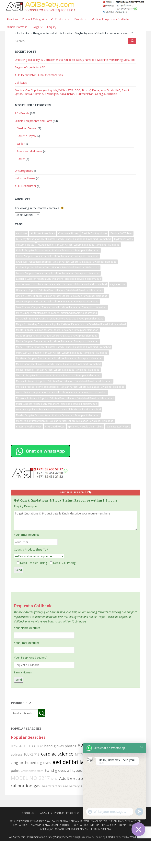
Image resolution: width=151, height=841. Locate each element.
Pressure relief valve (29, 151)
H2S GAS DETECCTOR (27, 746)
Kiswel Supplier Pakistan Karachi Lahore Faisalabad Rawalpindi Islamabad (79, 244)
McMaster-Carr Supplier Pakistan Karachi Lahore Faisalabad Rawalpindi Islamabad (62, 352)
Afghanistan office (32, 771)
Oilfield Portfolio (17, 27)
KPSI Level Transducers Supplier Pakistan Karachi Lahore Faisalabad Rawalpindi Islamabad (66, 261)
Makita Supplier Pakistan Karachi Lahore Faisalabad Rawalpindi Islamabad (57, 330)
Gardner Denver (27, 128)
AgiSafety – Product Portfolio (59, 813)
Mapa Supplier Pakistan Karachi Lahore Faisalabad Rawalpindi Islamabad (56, 335)
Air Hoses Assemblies (42, 233)
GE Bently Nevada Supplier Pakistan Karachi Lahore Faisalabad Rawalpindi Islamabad (63, 239)
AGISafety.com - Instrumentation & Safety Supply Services (40, 837)
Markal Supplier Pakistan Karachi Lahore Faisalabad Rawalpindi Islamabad (57, 341)
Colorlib (110, 837)
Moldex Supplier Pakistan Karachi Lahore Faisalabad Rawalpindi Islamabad (57, 415)
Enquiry (51, 27)
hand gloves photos (60, 746)
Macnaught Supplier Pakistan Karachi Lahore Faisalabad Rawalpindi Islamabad (59, 318)
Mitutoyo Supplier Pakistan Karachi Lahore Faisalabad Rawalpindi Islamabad (58, 409)
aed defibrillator (72, 762)
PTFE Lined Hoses (54, 426)
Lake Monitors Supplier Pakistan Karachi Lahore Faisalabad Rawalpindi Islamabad (61, 284)
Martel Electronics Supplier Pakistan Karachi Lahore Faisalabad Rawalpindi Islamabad (63, 347)
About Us (28, 813)
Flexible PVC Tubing (121, 233)
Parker (21, 159)
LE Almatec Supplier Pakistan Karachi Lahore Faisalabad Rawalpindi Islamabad (59, 290)
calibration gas (25, 785)
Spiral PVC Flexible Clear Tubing (85, 426)
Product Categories (34, 19)
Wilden (21, 143)
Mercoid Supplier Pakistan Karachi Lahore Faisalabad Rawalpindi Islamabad (58, 375)
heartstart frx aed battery (61, 786)
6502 (54, 779)
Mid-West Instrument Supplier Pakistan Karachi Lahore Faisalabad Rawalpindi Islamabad (65, 398)
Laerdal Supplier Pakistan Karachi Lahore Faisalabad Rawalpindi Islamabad (57, 273)
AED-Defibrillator (25, 186)
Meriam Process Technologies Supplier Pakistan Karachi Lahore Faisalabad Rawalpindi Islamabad (70, 386)
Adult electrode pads (78, 778)
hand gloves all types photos (70, 770)
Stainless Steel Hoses (118, 426)
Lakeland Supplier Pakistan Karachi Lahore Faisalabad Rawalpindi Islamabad (58, 278)
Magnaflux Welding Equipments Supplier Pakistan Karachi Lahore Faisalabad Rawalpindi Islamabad (71, 324)
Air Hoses (21, 233)
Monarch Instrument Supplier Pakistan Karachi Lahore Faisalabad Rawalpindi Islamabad (64, 421)
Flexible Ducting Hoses (94, 233)
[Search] (132, 41)
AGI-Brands (22, 113)
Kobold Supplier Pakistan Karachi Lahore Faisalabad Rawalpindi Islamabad (57, 250)
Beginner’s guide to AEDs (31, 67)
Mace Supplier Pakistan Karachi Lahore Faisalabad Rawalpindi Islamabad (56, 313)
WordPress (136, 837)
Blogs (35, 27)
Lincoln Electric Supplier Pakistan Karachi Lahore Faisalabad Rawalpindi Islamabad (61, 296)
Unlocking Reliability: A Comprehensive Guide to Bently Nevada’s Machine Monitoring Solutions (75, 60)
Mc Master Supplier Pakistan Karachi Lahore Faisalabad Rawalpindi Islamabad (59, 358)
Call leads (21, 82)
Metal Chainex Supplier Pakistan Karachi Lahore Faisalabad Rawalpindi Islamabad (61, 392)
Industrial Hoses (25, 178)
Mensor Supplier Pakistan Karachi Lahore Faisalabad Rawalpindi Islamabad (57, 369)
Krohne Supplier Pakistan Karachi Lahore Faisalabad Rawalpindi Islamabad (57, 267)
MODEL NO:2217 (30, 778)
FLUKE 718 (32, 754)
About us (12, 19)
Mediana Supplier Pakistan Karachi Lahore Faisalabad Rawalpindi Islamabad (58, 364)
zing (14, 762)
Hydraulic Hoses (123, 239)
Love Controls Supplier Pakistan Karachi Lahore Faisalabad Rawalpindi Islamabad (61, 307)
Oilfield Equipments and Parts (33, 121)
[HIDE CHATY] (138, 829)
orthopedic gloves (35, 762)
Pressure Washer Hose (28, 426)
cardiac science (57, 753)
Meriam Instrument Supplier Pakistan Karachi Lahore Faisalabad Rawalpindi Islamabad (64, 381)
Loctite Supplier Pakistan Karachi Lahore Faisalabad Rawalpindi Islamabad (57, 301)
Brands (78, 19)
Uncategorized (24, 170)
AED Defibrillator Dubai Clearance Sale (39, 75)
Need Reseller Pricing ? (74, 492)
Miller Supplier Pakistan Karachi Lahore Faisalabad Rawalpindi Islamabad (56, 404)
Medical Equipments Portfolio (110, 19)
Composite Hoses (68, 233)
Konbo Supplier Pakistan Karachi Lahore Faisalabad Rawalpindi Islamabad (57, 256)
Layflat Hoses (117, 284)
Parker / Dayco (26, 136)
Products (60, 19)
